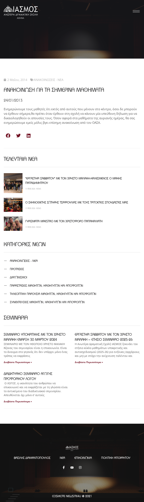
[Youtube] (72, 467)
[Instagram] (80, 467)
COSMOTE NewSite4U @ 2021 (72, 496)
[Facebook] (64, 467)
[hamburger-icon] (135, 11)
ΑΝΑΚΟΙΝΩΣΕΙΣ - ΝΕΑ (48, 80)
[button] (8, 135)
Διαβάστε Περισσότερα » (18, 362)
